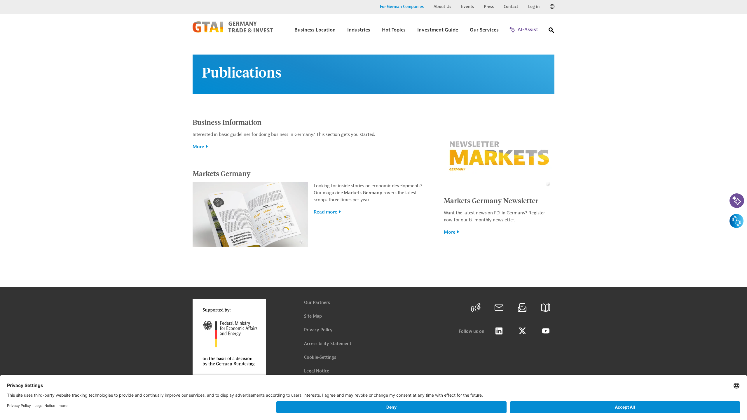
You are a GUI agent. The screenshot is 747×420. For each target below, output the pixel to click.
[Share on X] (522, 331)
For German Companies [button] (402, 6)
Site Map (313, 316)
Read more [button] (325, 212)
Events (467, 6)
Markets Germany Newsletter (491, 200)
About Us (442, 6)
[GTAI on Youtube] (545, 331)
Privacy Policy (318, 330)
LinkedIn (499, 331)
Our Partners (317, 302)
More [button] (198, 147)
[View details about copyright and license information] (302, 242)
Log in (534, 6)
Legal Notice (316, 371)
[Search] (551, 31)
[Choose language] (552, 7)
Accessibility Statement (327, 343)
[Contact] (499, 307)
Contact (511, 6)
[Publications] (545, 307)
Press (489, 6)
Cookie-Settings (320, 357)
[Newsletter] (522, 307)
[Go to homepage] (233, 31)
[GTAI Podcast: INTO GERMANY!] (475, 307)
